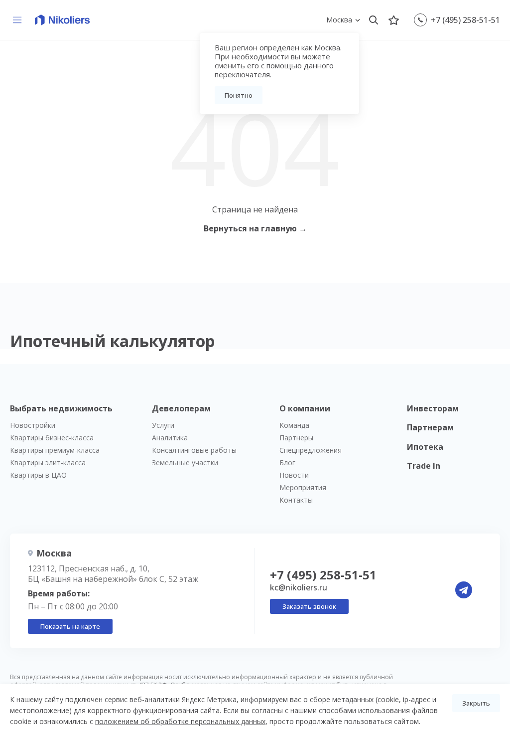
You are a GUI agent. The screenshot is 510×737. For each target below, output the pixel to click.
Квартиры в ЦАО (38, 475)
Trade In (423, 465)
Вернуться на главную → (255, 228)
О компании (304, 408)
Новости (294, 475)
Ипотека (425, 446)
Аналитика (170, 437)
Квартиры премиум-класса (55, 450)
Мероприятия (302, 487)
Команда (294, 425)
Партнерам (430, 427)
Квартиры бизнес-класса (52, 437)
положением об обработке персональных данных (180, 721)
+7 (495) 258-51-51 (465, 19)
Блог (287, 462)
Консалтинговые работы (194, 450)
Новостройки (32, 425)
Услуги (163, 425)
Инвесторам (433, 408)
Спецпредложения (310, 450)
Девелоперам (181, 408)
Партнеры (296, 437)
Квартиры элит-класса (48, 462)
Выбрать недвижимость (61, 408)
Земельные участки (185, 462)
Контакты (296, 500)
